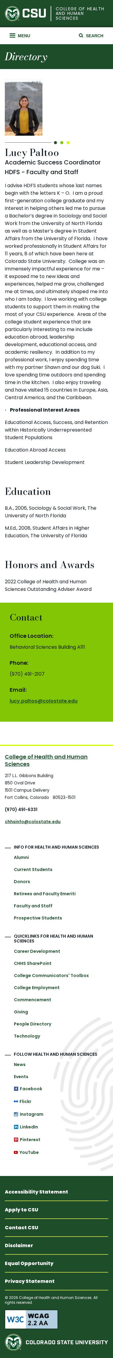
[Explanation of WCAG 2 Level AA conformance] (56, 1319)
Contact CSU (21, 1227)
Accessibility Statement (36, 1191)
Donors (22, 882)
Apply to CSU (21, 1209)
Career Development (37, 951)
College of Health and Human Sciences (80, 14)
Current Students (33, 869)
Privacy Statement (30, 1281)
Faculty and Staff (33, 906)
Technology (27, 1036)
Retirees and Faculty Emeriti (45, 894)
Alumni (21, 857)
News (20, 1065)
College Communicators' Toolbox (51, 975)
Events (21, 1077)
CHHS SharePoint (33, 963)
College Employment (37, 988)
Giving (21, 1012)
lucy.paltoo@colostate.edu (43, 700)
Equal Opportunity (29, 1263)
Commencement (32, 1000)
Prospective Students (38, 918)
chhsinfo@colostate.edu (33, 822)
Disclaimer (19, 1245)
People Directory (32, 1024)
